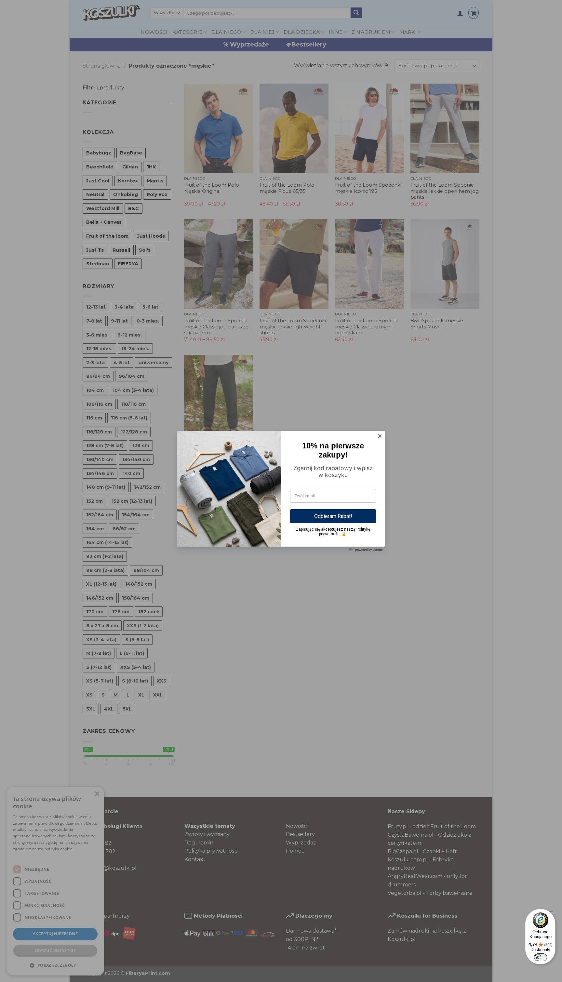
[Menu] (551, 913)
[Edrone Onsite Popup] (281, 491)
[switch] (540, 957)
